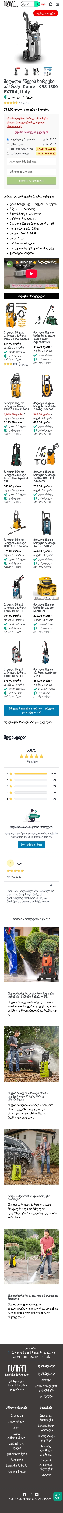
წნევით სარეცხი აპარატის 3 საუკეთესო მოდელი (33, 1297)
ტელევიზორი (17, 1472)
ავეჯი (16, 1427)
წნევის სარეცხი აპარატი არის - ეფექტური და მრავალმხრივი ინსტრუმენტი (28, 1096)
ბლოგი (46, 1380)
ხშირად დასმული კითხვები (46, 1450)
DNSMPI (46, 1475)
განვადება (16, 144)
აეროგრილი (16, 1421)
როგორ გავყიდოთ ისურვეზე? (46, 1465)
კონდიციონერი (16, 1454)
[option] (16, 71)
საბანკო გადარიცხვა (22, 148)
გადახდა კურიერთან (22, 139)
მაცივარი (17, 1460)
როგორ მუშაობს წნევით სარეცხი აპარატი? (29, 1197)
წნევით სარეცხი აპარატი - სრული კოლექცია (31, 710)
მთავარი (30, 1348)
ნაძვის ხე (17, 1416)
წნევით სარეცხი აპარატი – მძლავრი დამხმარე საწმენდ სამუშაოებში (31, 995)
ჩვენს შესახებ (46, 1374)
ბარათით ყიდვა (19, 153)
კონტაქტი (46, 1396)
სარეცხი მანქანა (16, 1466)
